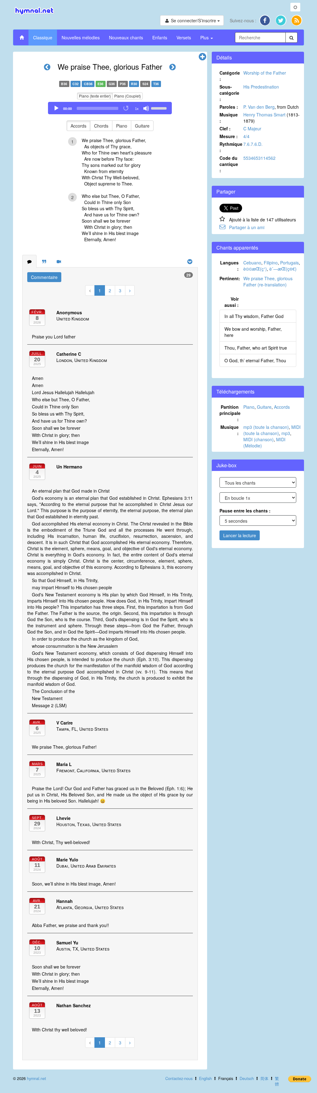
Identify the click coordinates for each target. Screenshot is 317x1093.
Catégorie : (229, 76)
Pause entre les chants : (245, 510)
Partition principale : (230, 413)
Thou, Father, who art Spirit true (255, 348)
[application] (110, 108)
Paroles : (228, 107)
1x (137, 109)
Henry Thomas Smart (264, 114)
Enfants (159, 37)
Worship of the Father (264, 73)
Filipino (271, 262)
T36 (156, 83)
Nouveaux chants (126, 37)
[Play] (56, 108)
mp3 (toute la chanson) (266, 427)
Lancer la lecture (239, 535)
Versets (183, 37)
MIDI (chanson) (258, 439)
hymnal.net (36, 1078)
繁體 (277, 1081)
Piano (121, 126)
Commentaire (44, 277)
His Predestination (261, 87)
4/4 (246, 136)
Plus (205, 37)
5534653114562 (259, 158)
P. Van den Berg (259, 107)
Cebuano (252, 262)
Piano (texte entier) (95, 95)
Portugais (289, 262)
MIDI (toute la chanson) (272, 430)
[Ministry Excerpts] (44, 261)
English (205, 1078)
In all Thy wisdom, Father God (254, 316)
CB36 (88, 83)
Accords (78, 126)
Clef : (225, 128)
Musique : (228, 117)
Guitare (142, 126)
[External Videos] (59, 261)
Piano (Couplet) (127, 95)
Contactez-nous (179, 1078)
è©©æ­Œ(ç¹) (255, 269)
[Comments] (29, 261)
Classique (42, 37)
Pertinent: (229, 278)
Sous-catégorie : (229, 93)
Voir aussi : (231, 302)
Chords (101, 126)
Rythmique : (230, 147)
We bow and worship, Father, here (253, 332)
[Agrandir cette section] (202, 57)
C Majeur (252, 128)
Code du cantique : (228, 164)
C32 (75, 83)
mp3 (285, 433)
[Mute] (146, 108)
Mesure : (228, 136)
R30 (134, 83)
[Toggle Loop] (126, 108)
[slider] (159, 107)
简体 (264, 1078)
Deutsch (247, 1078)
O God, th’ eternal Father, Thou (255, 360)
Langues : (229, 265)
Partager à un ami (246, 227)
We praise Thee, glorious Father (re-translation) (268, 281)
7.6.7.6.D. (253, 144)
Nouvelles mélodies (81, 37)
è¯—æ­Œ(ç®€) (283, 269)
